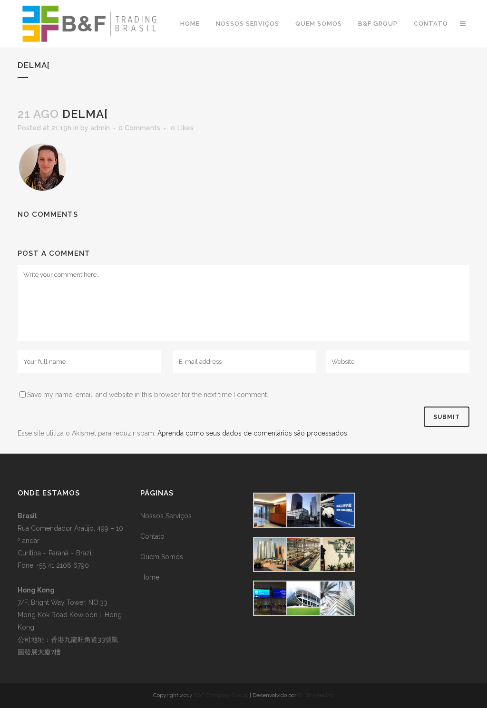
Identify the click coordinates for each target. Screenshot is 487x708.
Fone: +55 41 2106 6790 (53, 565)
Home (149, 577)
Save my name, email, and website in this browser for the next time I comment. (147, 394)
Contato (152, 536)
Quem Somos (161, 557)
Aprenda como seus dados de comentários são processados (252, 433)
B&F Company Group (221, 695)
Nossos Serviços (166, 516)
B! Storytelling (316, 695)
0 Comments (139, 128)
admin (100, 128)
